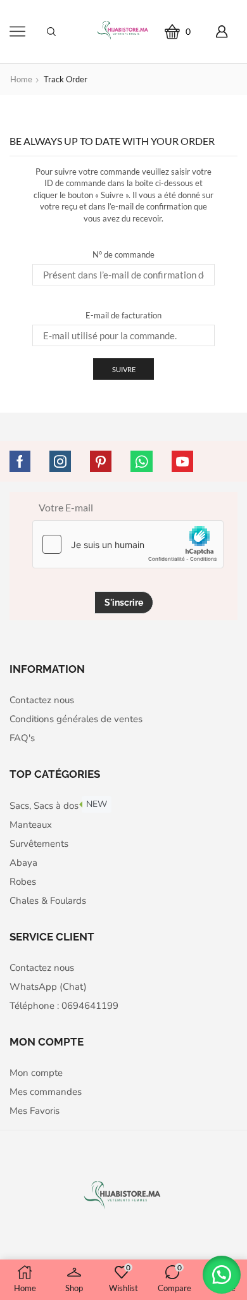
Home (21, 79)
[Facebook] (20, 461)
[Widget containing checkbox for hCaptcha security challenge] (128, 544)
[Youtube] (182, 461)
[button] (222, 1275)
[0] (195, 31)
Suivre (124, 369)
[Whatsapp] (141, 461)
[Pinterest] (100, 461)
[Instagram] (60, 461)
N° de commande (123, 254)
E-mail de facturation (124, 315)
